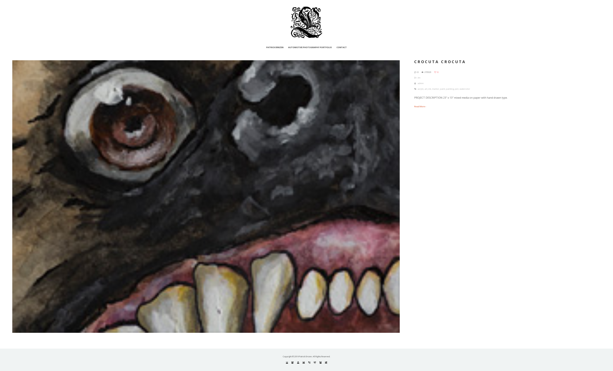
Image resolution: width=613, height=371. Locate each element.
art (426, 88)
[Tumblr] (320, 363)
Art (419, 77)
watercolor (465, 88)
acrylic (421, 88)
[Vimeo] (315, 363)
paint (442, 88)
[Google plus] (326, 363)
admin (421, 83)
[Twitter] (298, 363)
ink (429, 88)
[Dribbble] (287, 363)
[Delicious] (309, 363)
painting (450, 88)
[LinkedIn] (304, 363)
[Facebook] (292, 363)
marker (435, 88)
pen (457, 88)
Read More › (420, 106)
